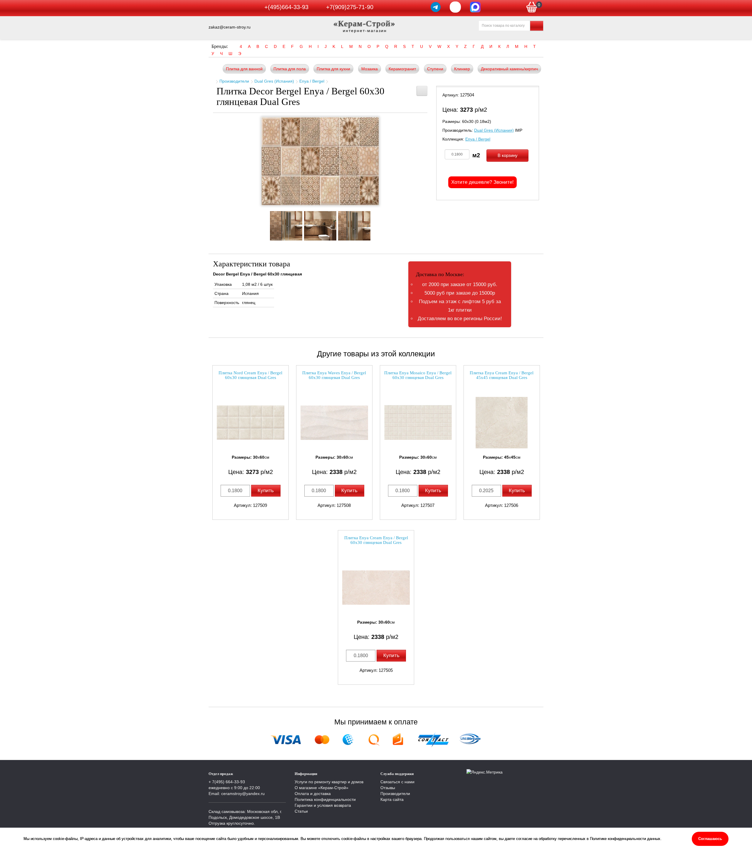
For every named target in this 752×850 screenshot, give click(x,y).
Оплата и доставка (313, 793)
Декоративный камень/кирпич (509, 68)
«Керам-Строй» (365, 23)
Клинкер (462, 68)
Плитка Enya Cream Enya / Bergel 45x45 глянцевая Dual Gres (501, 375)
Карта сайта (392, 799)
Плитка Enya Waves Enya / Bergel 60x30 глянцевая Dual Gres (334, 375)
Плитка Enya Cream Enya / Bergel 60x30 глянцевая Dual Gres (376, 540)
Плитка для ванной (244, 68)
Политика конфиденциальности (325, 799)
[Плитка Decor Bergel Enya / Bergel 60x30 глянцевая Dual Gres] (320, 161)
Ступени (435, 68)
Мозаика (369, 68)
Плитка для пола (289, 68)
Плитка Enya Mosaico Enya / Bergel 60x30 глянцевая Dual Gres (417, 375)
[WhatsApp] (455, 7)
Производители (234, 81)
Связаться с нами (397, 781)
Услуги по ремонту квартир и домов (329, 781)
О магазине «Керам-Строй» (321, 787)
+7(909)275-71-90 (349, 7)
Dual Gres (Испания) (274, 81)
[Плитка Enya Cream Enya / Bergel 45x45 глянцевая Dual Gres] (502, 422)
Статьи (301, 811)
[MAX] (475, 7)
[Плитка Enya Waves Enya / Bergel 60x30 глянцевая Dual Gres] (334, 422)
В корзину (508, 155)
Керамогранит (402, 68)
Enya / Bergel (311, 81)
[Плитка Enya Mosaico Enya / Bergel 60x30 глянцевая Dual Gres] (418, 422)
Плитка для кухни (333, 68)
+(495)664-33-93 (286, 7)
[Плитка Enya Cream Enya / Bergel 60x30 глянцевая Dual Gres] (376, 587)
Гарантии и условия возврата (323, 805)
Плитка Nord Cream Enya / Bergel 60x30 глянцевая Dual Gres (250, 375)
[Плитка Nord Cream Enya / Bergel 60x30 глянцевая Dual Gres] (250, 422)
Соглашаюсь (710, 838)
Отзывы (387, 787)
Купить (266, 490)
